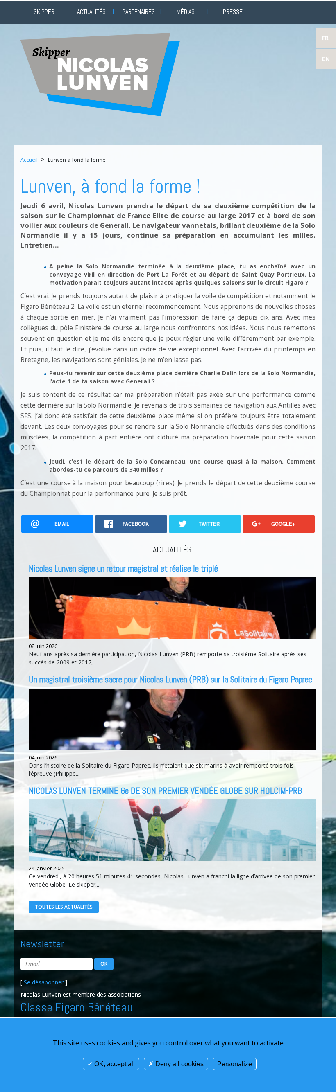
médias (186, 11)
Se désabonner (44, 982)
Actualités (91, 11)
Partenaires (138, 11)
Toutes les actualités (64, 906)
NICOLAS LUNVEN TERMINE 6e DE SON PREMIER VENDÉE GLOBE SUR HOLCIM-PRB (165, 790)
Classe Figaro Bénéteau (76, 1007)
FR (325, 38)
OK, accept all (114, 1063)
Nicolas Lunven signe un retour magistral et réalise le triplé (123, 568)
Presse (233, 11)
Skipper (44, 11)
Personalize (234, 1063)
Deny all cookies (179, 1063)
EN (326, 59)
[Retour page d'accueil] (100, 74)
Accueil (29, 159)
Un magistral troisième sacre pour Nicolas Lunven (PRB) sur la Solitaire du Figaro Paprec (170, 679)
